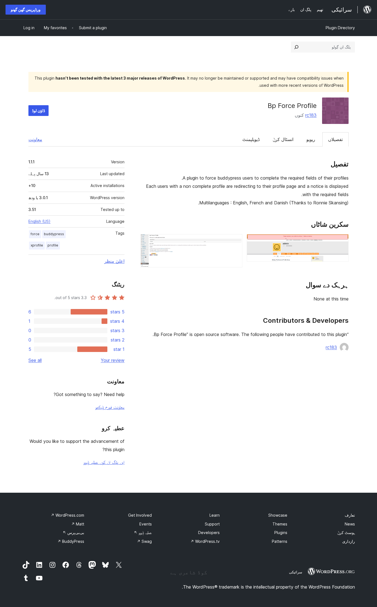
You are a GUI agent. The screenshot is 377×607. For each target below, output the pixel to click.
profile (52, 245)
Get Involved (140, 515)
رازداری (348, 541)
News (350, 524)
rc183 (311, 115)
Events (145, 524)
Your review (112, 360)
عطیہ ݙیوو (143, 532)
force (35, 234)
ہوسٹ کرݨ (346, 532)
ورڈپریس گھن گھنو (26, 9)
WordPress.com (67, 515)
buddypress (54, 234)
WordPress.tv (205, 541)
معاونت (35, 139)
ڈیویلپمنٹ (251, 139)
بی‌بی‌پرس (73, 532)
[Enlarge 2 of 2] (235, 241)
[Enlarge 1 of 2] (341, 241)
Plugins (280, 532)
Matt (77, 524)
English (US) (39, 221)
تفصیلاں (335, 139)
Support (212, 524)
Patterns (279, 541)
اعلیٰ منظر (114, 261)
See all (35, 360)
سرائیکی (295, 572)
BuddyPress (70, 541)
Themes (279, 524)
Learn (214, 515)
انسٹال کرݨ (283, 139)
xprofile (37, 245)
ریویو (310, 139)
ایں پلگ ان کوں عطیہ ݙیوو (103, 462)
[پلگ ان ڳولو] (296, 47)
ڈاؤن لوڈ (38, 110)
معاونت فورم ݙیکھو (109, 407)
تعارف (350, 515)
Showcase (277, 515)
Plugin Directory (340, 27)
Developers (209, 532)
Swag (144, 541)
